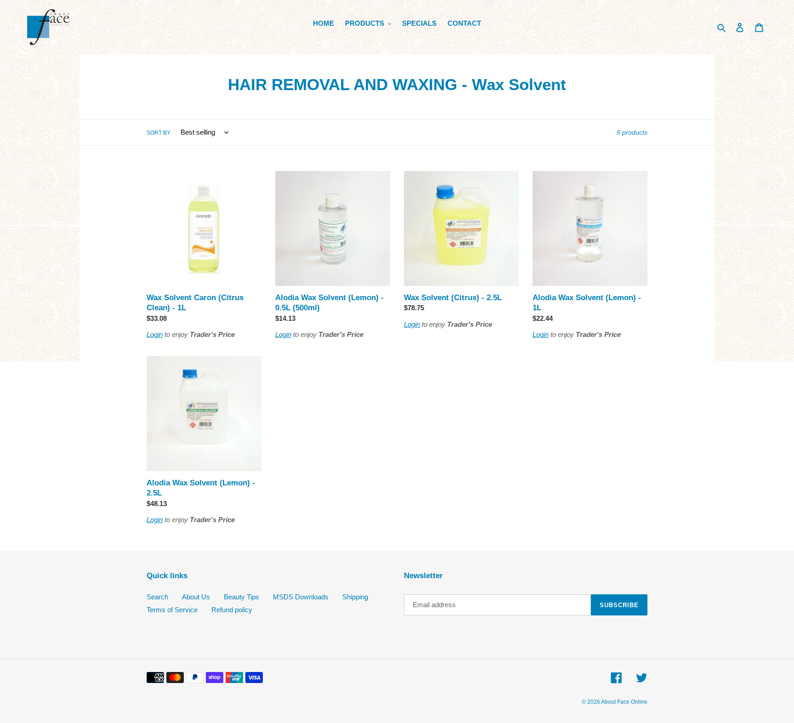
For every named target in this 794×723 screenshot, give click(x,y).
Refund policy (231, 610)
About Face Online (624, 702)
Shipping (355, 597)
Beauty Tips (241, 597)
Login (155, 334)
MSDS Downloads (301, 597)
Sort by (158, 133)
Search (157, 597)
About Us (196, 597)
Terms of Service (172, 610)
